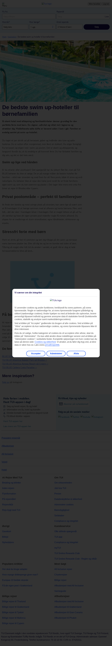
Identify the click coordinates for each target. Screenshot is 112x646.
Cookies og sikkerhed (45, 342)
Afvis (76, 353)
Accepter (36, 353)
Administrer (56, 353)
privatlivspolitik (52, 345)
